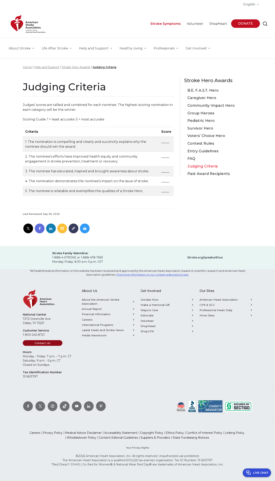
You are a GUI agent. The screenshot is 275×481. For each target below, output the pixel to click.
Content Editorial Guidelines (118, 437)
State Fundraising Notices (191, 437)
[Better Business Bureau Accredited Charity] (192, 406)
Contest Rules (200, 143)
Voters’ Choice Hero (206, 136)
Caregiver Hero (201, 98)
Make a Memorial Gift (155, 304)
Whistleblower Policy (81, 437)
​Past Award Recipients (208, 174)
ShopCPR (147, 331)
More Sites (207, 315)
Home (27, 67)
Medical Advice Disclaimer (83, 433)
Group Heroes (200, 113)
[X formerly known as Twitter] (40, 406)
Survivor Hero (200, 128)
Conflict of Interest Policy (204, 433)
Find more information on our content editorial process (152, 274)
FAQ (191, 159)
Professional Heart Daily (216, 310)
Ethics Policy (175, 433)
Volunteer (147, 320)
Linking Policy (234, 433)
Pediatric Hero (201, 121)
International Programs (97, 324)
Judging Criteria (104, 67)
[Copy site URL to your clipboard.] (73, 228)
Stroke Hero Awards (76, 67)
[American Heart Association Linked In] (89, 406)
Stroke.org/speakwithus (205, 257)
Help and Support (46, 67)
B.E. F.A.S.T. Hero (203, 90)
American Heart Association (219, 299)
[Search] (265, 23)
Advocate (147, 315)
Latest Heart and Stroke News (103, 330)
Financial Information (96, 314)
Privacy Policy (52, 433)
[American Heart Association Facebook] (28, 406)
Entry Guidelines (202, 151)
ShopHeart (148, 326)
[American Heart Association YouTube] (76, 406)
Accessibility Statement (121, 433)
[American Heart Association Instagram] (52, 406)
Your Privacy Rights (137, 447)
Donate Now (149, 299)
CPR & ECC (207, 304)
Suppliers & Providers (155, 437)
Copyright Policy (151, 433)
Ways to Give (149, 310)
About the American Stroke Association (100, 301)
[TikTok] (64, 406)
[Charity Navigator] (210, 406)
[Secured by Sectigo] (238, 406)
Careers (87, 319)
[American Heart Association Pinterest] (101, 406)
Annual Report (92, 309)
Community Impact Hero (211, 106)
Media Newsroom (94, 335)
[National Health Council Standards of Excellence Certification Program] (181, 406)
